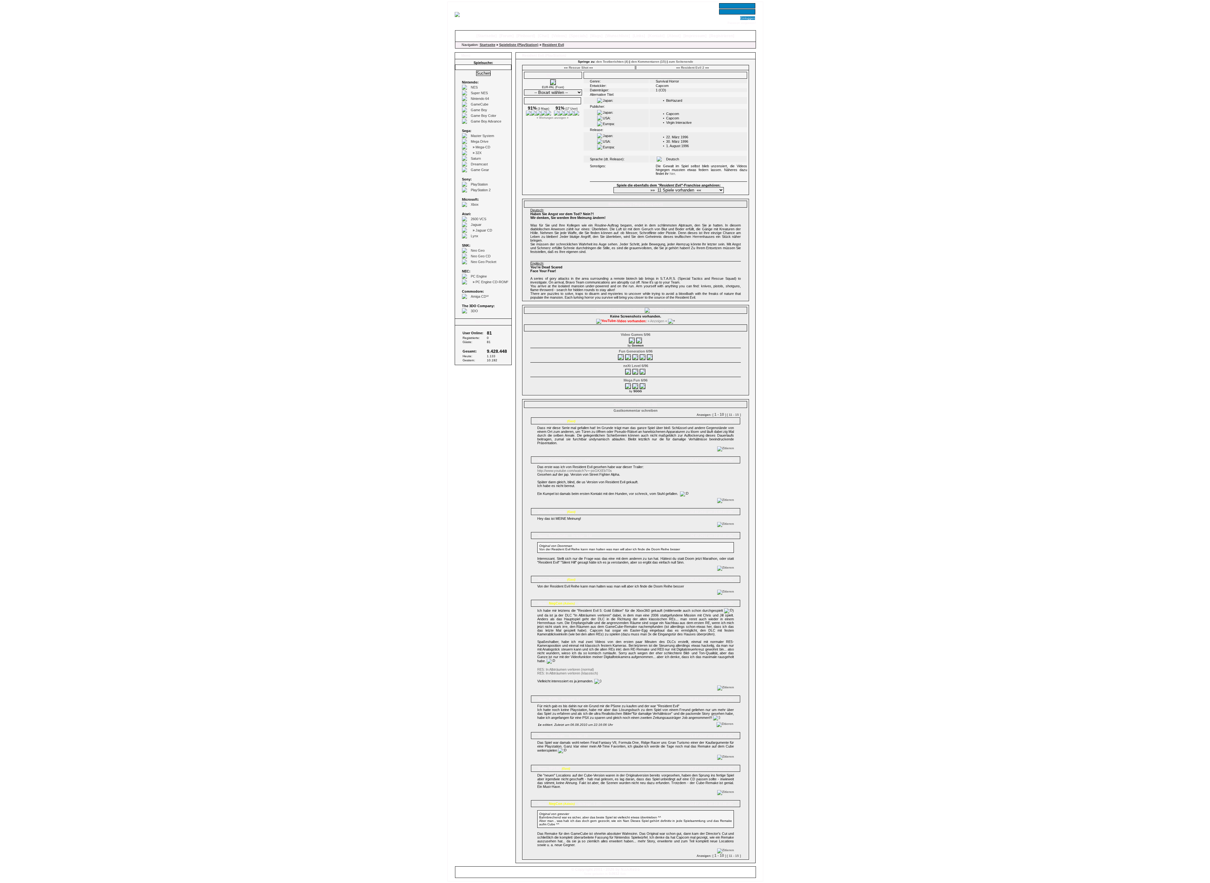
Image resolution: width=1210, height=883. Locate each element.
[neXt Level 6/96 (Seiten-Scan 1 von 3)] (628, 371)
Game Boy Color (483, 116)
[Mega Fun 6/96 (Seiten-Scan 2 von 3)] (635, 385)
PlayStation (479, 184)
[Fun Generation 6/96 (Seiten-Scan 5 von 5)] (650, 356)
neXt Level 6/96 (635, 366)
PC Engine (479, 276)
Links (639, 36)
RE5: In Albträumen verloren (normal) (565, 669)
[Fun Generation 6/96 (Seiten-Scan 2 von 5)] (628, 356)
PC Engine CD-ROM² (492, 282)
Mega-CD (483, 147)
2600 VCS (478, 219)
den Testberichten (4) (612, 61)
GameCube (479, 104)
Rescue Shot (578, 67)
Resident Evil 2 (692, 67)
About (674, 36)
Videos (559, 36)
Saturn (476, 158)
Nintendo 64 (480, 98)
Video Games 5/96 (635, 334)
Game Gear (480, 170)
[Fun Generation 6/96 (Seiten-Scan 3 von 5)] (635, 356)
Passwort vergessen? (742, 23)
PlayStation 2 (481, 190)
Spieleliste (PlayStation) (519, 45)
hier (672, 173)
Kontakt (656, 36)
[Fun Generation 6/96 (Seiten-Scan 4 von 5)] (643, 356)
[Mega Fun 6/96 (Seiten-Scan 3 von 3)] (643, 385)
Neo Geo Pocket (483, 262)
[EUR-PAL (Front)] (553, 84)
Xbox (475, 204)
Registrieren (722, 36)
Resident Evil (553, 45)
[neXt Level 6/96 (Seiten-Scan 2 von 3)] (635, 371)
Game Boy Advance (486, 121)
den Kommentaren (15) (648, 61)
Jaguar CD (484, 230)
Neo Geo (478, 250)
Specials (578, 36)
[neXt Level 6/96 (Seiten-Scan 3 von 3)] (643, 371)
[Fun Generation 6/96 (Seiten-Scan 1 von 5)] (621, 356)
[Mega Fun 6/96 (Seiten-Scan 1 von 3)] (628, 385)
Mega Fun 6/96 (636, 380)
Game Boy (479, 110)
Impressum (695, 36)
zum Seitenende (681, 61)
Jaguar (476, 224)
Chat (543, 36)
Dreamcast (479, 164)
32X (478, 153)
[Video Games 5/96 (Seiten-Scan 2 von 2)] (639, 339)
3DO (474, 311)
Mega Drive (479, 141)
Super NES (479, 93)
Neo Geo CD (481, 256)
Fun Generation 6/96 (636, 351)
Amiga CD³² (480, 296)
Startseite (486, 36)
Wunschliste (618, 36)
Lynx (474, 236)
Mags (596, 36)
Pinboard (526, 36)
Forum (506, 36)
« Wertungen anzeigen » (552, 117)
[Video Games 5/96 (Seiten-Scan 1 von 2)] (632, 339)
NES (474, 87)
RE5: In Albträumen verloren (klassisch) (567, 673)
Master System (482, 136)
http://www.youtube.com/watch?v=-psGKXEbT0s (574, 471)
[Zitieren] (725, 448)
